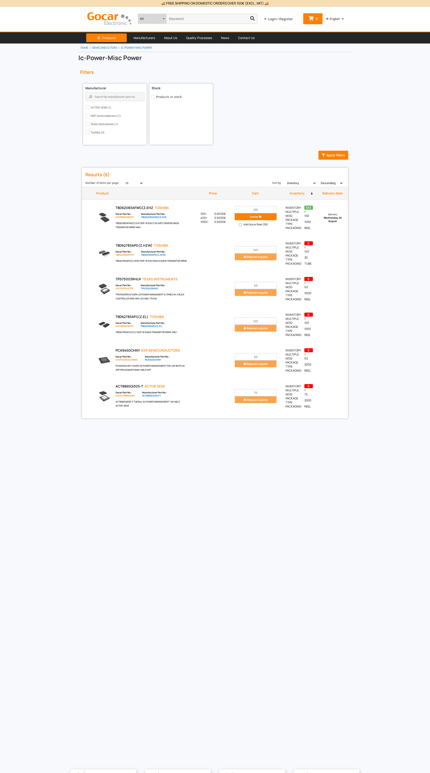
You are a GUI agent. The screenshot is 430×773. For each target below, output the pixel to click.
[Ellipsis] (252, 19)
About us (170, 38)
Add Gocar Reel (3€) (255, 224)
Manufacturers (144, 38)
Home (84, 48)
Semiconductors (104, 48)
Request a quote (257, 257)
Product (102, 193)
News (225, 38)
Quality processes (199, 38)
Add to (254, 217)
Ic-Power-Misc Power (136, 48)
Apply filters (335, 155)
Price (213, 193)
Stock (156, 88)
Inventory (297, 193)
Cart (255, 193)
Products (109, 38)
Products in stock (169, 97)
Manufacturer (95, 88)
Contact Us (246, 38)
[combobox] (131, 183)
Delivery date (332, 193)
